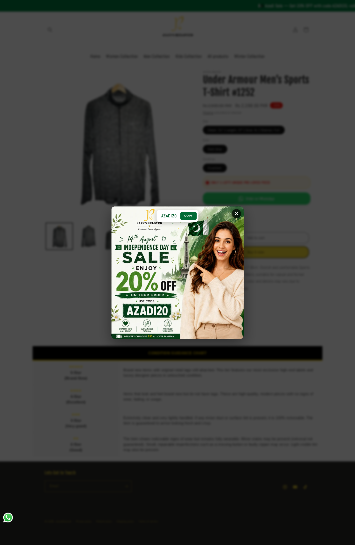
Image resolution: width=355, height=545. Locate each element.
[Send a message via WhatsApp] (8, 517)
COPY (188, 216)
